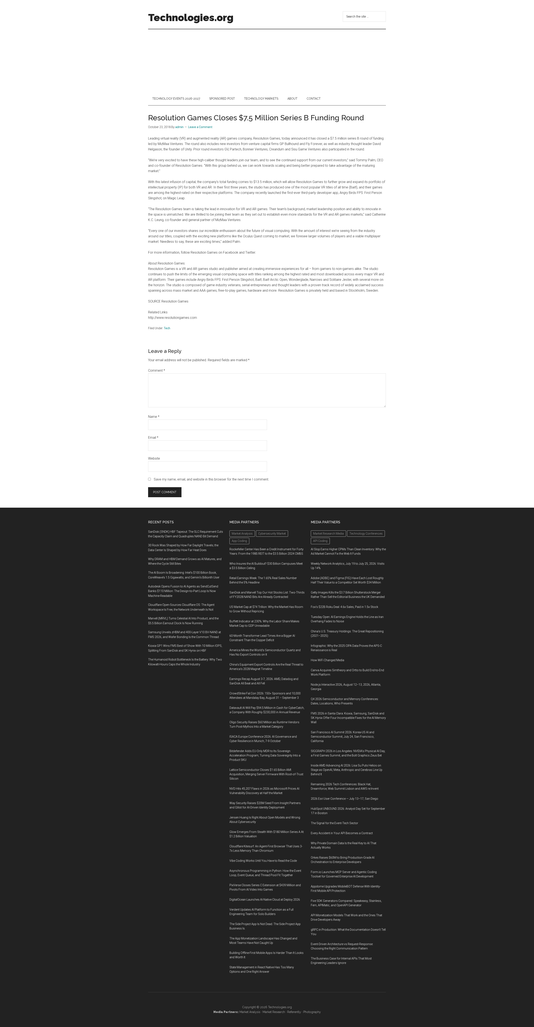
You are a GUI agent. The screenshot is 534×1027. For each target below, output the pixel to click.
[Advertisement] (267, 60)
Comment (156, 370)
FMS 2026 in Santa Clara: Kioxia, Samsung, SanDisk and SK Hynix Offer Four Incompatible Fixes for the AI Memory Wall (348, 718)
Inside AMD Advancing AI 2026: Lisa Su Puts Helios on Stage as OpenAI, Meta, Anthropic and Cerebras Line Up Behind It (346, 770)
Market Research (274, 1012)
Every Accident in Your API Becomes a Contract (342, 833)
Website (154, 458)
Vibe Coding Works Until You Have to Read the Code (263, 860)
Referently (294, 1012)
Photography (312, 1012)
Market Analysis (249, 1012)
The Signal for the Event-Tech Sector (334, 823)
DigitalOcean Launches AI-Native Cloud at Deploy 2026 (264, 899)
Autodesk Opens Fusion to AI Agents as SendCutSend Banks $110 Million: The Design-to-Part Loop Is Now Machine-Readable (183, 591)
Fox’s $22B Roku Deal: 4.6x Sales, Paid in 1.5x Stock (344, 607)
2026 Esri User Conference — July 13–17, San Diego (344, 798)
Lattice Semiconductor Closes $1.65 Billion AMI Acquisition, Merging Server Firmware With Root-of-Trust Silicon (266, 774)
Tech (167, 328)
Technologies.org (190, 17)
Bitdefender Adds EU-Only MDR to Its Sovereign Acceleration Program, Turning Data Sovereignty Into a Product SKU (264, 755)
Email (153, 438)
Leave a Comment (200, 127)
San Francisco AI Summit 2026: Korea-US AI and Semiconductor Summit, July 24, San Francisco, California (342, 737)
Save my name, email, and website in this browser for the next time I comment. (211, 479)
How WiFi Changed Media (327, 660)
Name (153, 417)
